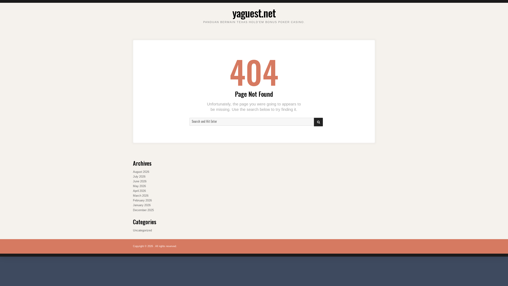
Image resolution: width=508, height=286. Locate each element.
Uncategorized (142, 230)
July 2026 (139, 176)
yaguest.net (254, 12)
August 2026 (141, 171)
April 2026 (139, 190)
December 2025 (143, 210)
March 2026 (140, 195)
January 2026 (142, 205)
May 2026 (139, 186)
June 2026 (139, 181)
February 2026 (142, 200)
